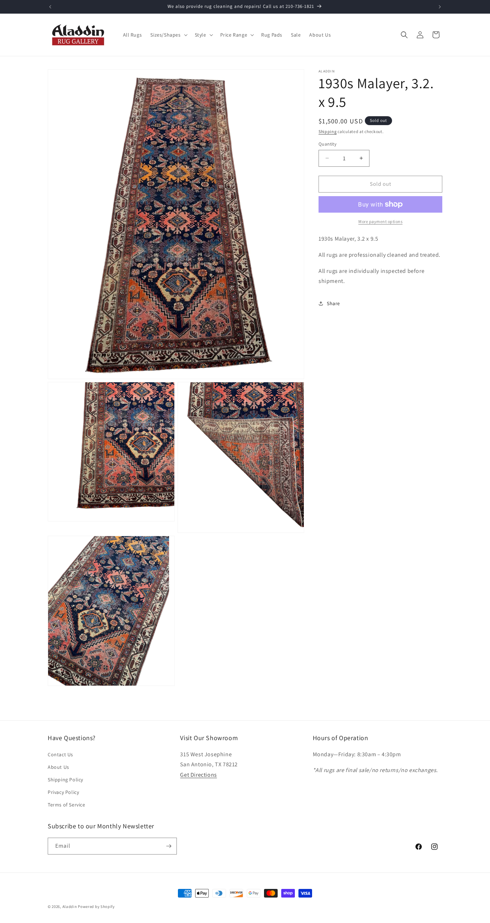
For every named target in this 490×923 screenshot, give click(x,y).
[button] (168, 34)
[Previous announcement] (50, 7)
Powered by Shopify (96, 906)
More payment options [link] (380, 221)
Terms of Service (66, 804)
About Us (58, 767)
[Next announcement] (440, 7)
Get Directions (198, 774)
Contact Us (60, 754)
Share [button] (333, 303)
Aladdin (69, 906)
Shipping (328, 131)
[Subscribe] (168, 846)
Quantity (327, 144)
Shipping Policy (65, 779)
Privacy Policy (63, 792)
